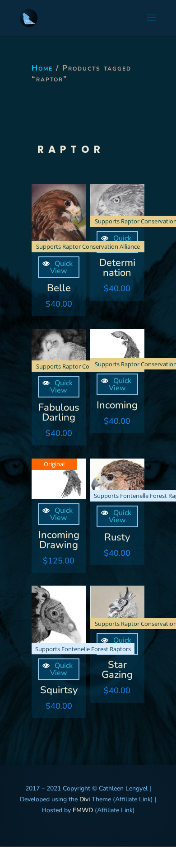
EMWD (83, 810)
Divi (84, 799)
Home (42, 68)
